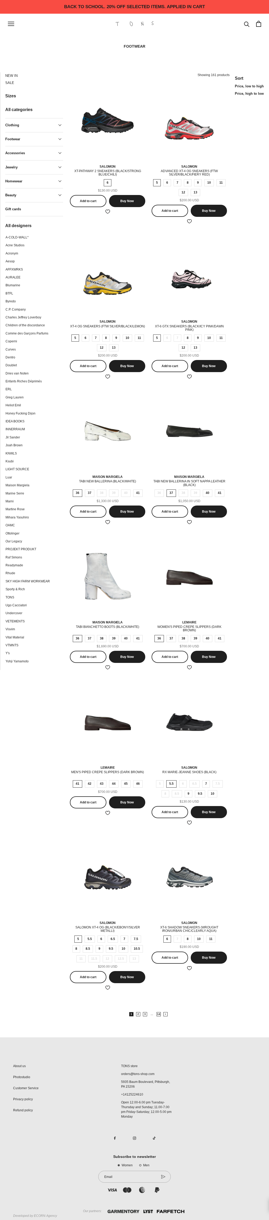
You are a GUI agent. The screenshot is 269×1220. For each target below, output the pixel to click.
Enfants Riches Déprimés (24, 381)
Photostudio (21, 1077)
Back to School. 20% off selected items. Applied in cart (134, 6)
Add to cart (88, 201)
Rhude (10, 573)
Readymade (14, 565)
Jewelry (11, 167)
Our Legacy (14, 541)
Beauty (10, 195)
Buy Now (127, 201)
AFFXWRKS (14, 269)
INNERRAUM (15, 429)
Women (127, 1165)
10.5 (137, 949)
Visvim (10, 629)
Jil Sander (13, 437)
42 (89, 784)
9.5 (200, 794)
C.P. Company (16, 309)
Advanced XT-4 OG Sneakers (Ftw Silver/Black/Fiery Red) (189, 172)
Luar (9, 477)
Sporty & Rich (15, 589)
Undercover (14, 613)
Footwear (12, 139)
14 (158, 1014)
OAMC (10, 525)
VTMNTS (12, 645)
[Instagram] (134, 1138)
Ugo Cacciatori (16, 605)
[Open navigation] (11, 24)
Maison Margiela (17, 485)
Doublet (11, 365)
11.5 (94, 959)
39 (114, 493)
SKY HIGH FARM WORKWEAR (28, 581)
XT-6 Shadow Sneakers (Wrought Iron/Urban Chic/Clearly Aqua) (189, 929)
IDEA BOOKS (15, 421)
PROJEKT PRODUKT (21, 549)
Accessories (15, 153)
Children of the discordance (25, 325)
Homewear (13, 181)
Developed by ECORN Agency (35, 1215)
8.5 (177, 794)
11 (221, 182)
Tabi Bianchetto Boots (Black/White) (107, 627)
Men (146, 1165)
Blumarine (13, 285)
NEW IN (11, 76)
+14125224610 (132, 1094)
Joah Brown (14, 445)
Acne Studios (15, 245)
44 (114, 784)
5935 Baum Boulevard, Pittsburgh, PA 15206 (145, 1084)
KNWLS (11, 453)
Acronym (12, 253)
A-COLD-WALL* (17, 237)
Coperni (11, 341)
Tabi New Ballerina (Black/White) (107, 481)
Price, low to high (249, 86)
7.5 (217, 784)
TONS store (129, 1066)
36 (77, 493)
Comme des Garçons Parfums (27, 333)
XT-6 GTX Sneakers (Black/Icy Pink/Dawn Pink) (189, 328)
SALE (9, 83)
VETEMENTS (15, 621)
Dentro (10, 357)
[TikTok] (154, 1138)
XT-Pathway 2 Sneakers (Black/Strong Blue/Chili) (107, 172)
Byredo (11, 301)
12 (183, 192)
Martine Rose (15, 509)
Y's (8, 653)
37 (89, 493)
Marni (10, 501)
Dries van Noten (17, 373)
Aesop (10, 261)
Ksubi (10, 461)
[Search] (247, 24)
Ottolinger (12, 533)
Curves (11, 349)
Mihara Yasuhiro (17, 517)
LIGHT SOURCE (17, 469)
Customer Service (26, 1088)
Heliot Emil (13, 405)
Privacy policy (23, 1099)
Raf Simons (14, 557)
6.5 (194, 784)
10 (209, 182)
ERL (9, 389)
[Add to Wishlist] (107, 211)
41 (138, 493)
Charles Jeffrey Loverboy (23, 317)
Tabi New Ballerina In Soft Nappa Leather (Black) (189, 483)
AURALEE (13, 277)
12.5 (121, 959)
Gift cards (13, 209)
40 (126, 493)
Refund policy (23, 1110)
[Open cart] (258, 24)
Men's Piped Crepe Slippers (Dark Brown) (107, 772)
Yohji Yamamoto (17, 661)
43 (102, 784)
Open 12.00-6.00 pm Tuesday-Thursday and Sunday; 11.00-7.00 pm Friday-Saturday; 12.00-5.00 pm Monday (146, 1109)
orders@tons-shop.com (137, 1074)
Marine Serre (15, 493)
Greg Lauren (15, 397)
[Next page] (165, 1014)
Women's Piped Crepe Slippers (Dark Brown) (189, 628)
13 (195, 192)
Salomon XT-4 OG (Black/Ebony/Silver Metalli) (107, 929)
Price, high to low (249, 94)
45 (126, 784)
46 (138, 784)
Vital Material (15, 637)
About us (19, 1066)
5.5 (171, 784)
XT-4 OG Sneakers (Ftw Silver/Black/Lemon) (107, 326)
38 (102, 493)
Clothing (12, 125)
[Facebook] (114, 1138)
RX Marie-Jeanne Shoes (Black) (189, 772)
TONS (10, 597)
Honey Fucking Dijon (20, 413)
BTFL (9, 293)
